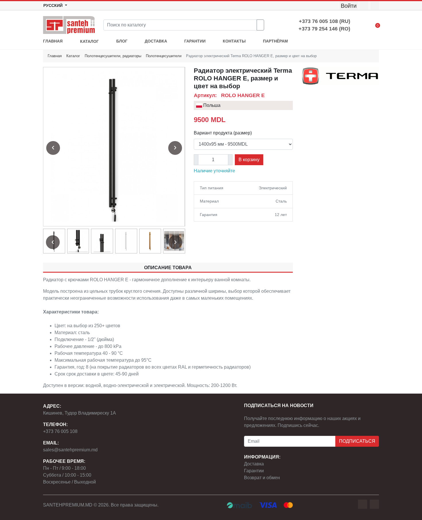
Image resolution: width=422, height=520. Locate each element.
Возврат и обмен (262, 477)
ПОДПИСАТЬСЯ (357, 441)
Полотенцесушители (163, 56)
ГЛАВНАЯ (53, 41)
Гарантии (254, 470)
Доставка (254, 463)
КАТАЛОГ (89, 41)
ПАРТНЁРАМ (275, 41)
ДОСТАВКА (156, 41)
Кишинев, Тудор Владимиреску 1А (79, 413)
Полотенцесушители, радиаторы (113, 56)
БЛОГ (121, 41)
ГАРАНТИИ (195, 41)
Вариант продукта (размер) (223, 132)
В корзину (249, 159)
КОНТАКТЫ (234, 41)
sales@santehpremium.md (70, 449)
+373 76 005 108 (60, 431)
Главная (55, 56)
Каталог (73, 56)
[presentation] (53, 148)
